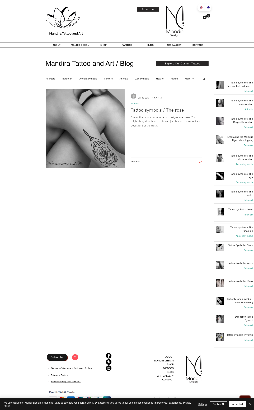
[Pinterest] (108, 362)
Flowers (108, 78)
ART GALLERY (165, 375)
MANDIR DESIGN (164, 360)
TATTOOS (168, 368)
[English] (200, 7)
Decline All (218, 404)
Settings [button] (202, 404)
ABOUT (169, 356)
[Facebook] (108, 356)
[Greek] (207, 7)
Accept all (237, 404)
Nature (174, 78)
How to (160, 78)
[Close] (250, 404)
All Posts (50, 78)
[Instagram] (108, 368)
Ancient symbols (88, 78)
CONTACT (168, 379)
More (188, 78)
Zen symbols (142, 78)
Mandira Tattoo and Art (66, 33)
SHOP (170, 364)
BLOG (170, 372)
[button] (148, 9)
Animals (124, 78)
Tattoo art (67, 78)
